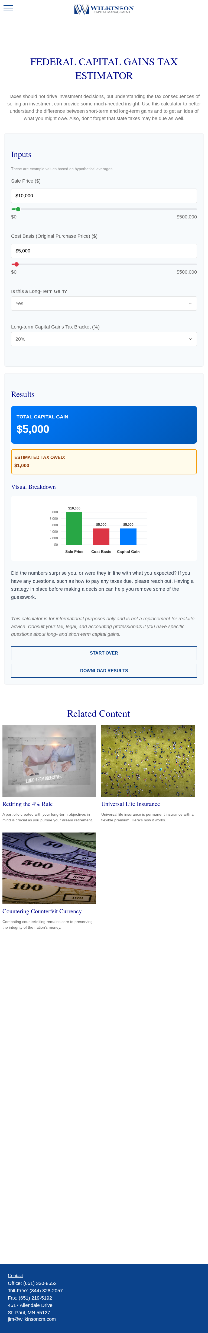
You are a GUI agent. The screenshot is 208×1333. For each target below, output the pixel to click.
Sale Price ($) (26, 181)
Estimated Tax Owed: (39, 457)
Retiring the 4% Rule (27, 804)
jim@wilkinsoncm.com (32, 1319)
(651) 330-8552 (40, 1283)
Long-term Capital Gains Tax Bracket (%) (55, 327)
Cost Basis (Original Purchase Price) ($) (54, 236)
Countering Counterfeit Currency (42, 911)
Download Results (104, 670)
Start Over (104, 653)
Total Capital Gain (42, 417)
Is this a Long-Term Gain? (39, 291)
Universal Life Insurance (130, 804)
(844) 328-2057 (46, 1290)
